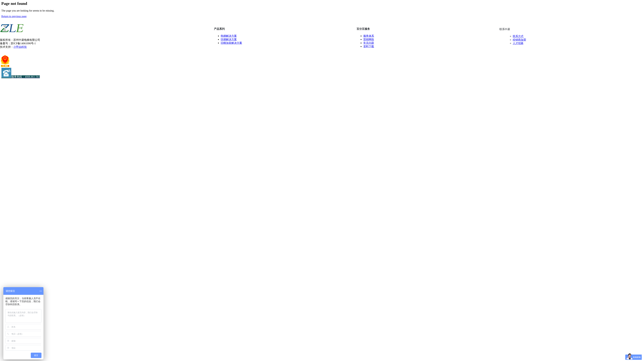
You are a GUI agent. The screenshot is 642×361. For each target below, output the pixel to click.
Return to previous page (14, 16)
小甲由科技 (20, 46)
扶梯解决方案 (229, 39)
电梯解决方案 (229, 35)
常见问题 (368, 42)
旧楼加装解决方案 (231, 42)
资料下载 (368, 46)
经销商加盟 (519, 39)
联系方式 (518, 36)
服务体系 (368, 35)
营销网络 (368, 39)
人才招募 (518, 43)
